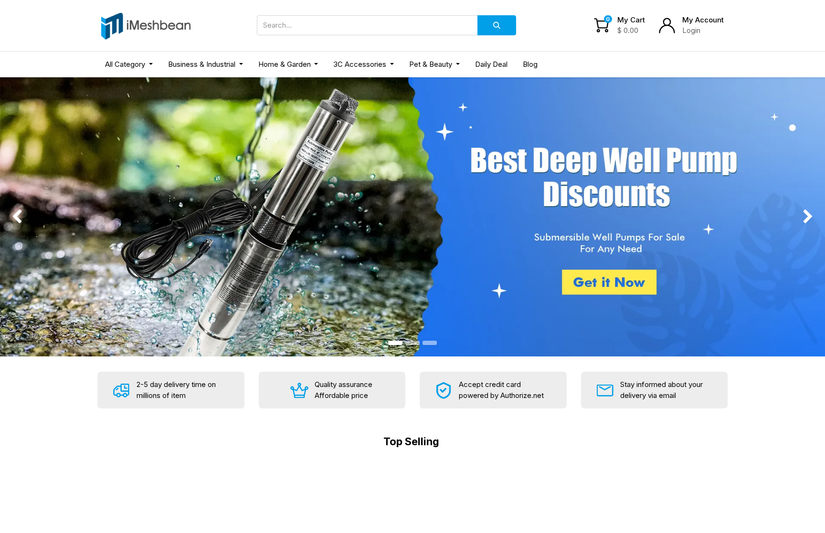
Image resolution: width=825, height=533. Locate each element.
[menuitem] (491, 65)
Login (691, 30)
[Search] (496, 25)
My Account (703, 19)
